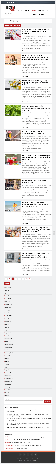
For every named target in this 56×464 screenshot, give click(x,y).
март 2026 (7, 301)
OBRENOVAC (34, 7)
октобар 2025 (8, 316)
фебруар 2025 (8, 338)
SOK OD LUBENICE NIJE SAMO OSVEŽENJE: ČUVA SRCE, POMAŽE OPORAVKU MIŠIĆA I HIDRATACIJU (36, 157)
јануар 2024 (8, 375)
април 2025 (8, 333)
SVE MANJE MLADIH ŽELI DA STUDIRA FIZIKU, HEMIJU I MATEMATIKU (25, 440)
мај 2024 (7, 364)
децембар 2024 (9, 344)
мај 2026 (7, 296)
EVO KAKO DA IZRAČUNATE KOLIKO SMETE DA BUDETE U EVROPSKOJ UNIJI (27, 437)
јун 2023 (7, 395)
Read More (24, 51)
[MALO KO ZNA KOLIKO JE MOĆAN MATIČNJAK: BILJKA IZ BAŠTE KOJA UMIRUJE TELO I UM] (13, 110)
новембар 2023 (8, 381)
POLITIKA (41, 7)
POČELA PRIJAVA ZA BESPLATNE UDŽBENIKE (20, 442)
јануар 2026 (8, 307)
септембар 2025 (9, 318)
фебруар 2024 (8, 373)
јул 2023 (7, 393)
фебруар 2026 (8, 304)
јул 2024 (7, 358)
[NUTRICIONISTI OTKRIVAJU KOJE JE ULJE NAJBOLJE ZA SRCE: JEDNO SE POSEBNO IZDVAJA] (13, 84)
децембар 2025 (9, 310)
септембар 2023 (9, 387)
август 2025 (8, 321)
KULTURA (20, 10)
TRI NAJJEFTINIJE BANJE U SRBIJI (20, 448)
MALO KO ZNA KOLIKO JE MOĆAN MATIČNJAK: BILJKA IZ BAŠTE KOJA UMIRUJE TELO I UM (36, 108)
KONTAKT (41, 14)
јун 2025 (7, 327)
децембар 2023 (9, 378)
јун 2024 (7, 361)
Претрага (7, 399)
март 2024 (7, 370)
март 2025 (7, 336)
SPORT (27, 10)
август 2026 (8, 287)
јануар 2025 (8, 341)
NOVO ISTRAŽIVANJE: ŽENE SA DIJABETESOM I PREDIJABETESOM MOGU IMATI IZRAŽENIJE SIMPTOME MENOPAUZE (35, 57)
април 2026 (8, 299)
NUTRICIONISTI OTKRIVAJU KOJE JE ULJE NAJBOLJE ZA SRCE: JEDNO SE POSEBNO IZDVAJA (35, 83)
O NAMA (35, 14)
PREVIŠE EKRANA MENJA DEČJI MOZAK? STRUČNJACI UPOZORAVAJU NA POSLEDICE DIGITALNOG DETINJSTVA (36, 230)
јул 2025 (7, 324)
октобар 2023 (8, 384)
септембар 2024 (9, 353)
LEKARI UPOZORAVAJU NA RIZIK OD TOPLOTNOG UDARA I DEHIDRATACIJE (34, 133)
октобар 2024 (8, 350)
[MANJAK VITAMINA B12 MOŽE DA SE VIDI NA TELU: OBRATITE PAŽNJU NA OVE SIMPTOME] (13, 34)
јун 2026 (7, 293)
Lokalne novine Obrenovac (29, 36)
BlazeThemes (33, 460)
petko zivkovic (9, 448)
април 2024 (8, 367)
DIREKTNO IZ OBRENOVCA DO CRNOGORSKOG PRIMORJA (28, 445)
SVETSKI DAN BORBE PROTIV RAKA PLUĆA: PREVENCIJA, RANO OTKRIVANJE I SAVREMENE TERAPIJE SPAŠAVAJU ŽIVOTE (36, 255)
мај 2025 (7, 330)
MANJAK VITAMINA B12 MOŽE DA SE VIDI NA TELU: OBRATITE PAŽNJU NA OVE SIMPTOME (35, 32)
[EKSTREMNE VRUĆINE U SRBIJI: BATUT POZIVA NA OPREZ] (13, 184)
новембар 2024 (8, 347)
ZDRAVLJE (33, 10)
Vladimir (8, 437)
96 (26, 279)
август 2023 (8, 390)
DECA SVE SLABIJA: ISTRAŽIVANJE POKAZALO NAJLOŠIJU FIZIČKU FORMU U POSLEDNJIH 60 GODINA (35, 204)
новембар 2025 (8, 313)
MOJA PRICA (41, 10)
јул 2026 (7, 290)
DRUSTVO (26, 7)
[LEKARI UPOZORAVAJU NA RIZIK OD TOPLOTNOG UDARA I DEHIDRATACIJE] (13, 135)
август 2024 (8, 355)
